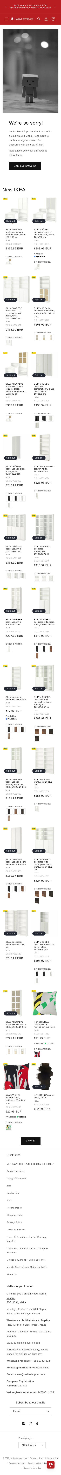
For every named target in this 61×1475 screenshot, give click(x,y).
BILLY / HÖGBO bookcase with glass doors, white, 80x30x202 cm (15, 470)
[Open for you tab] (50, 1465)
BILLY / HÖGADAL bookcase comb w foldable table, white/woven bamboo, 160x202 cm (16, 389)
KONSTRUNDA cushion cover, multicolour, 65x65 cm (44, 1024)
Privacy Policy (14, 1222)
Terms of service (16, 1463)
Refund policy (36, 1458)
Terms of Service (16, 1229)
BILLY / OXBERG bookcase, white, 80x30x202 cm (14, 622)
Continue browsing (25, 165)
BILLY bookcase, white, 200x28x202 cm (15, 944)
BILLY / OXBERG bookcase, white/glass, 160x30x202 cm (42, 550)
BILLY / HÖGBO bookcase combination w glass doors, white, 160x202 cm (44, 389)
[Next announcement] (55, 6)
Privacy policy (51, 1458)
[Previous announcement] (6, 6)
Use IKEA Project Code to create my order (30, 1163)
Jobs (9, 1200)
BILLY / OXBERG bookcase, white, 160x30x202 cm (14, 549)
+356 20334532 (41, 1360)
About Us (12, 1274)
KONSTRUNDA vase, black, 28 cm (44, 1096)
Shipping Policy (15, 1215)
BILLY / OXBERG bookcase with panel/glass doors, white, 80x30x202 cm (16, 783)
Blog (9, 1185)
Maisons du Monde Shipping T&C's (26, 1259)
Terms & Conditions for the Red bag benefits (27, 1239)
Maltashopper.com (19, 1458)
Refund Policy (14, 1207)
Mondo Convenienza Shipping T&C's (27, 1267)
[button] (6, 19)
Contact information (32, 1468)
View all (30, 1140)
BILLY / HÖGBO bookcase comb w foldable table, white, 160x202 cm (44, 233)
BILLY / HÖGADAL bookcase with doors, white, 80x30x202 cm (44, 310)
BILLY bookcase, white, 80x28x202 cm (16, 698)
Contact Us (13, 1193)
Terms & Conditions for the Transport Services (27, 1250)
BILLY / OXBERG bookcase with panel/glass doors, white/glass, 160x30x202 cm (43, 702)
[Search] (38, 19)
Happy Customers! (17, 1178)
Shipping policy (34, 1463)
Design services (15, 1171)
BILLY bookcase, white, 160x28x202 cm (43, 782)
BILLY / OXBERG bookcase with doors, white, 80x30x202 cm (44, 622)
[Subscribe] (47, 1411)
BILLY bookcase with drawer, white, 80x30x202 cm (44, 469)
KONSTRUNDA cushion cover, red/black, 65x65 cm (15, 1097)
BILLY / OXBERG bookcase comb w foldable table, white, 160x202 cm (16, 233)
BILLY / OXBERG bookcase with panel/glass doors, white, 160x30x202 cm (43, 864)
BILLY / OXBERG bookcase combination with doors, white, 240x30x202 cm (14, 313)
